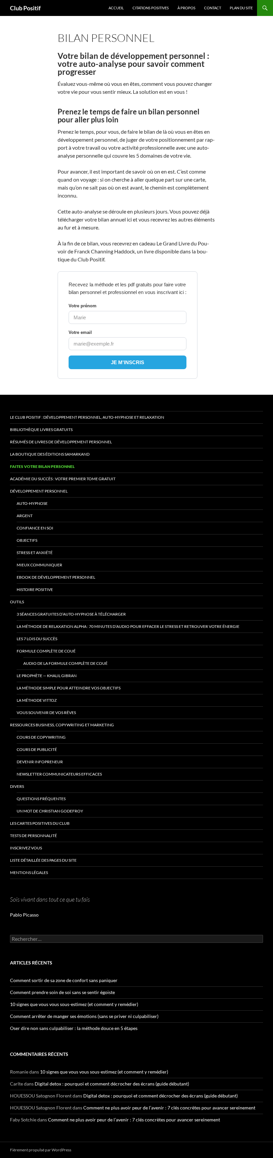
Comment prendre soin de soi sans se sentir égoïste (62, 992)
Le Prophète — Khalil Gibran (47, 675)
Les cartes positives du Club (40, 823)
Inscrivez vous (26, 847)
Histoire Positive (35, 589)
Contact (212, 8)
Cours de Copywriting (41, 737)
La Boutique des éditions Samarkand (50, 454)
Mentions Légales (29, 872)
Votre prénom (83, 305)
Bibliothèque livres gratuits (41, 429)
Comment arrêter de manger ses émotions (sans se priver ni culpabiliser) (84, 1016)
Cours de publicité (37, 749)
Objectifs (27, 540)
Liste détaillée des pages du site (43, 860)
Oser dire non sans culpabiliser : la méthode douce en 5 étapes (73, 1028)
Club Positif (25, 8)
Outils (17, 601)
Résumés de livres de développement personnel (61, 441)
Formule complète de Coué (46, 651)
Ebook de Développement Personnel (56, 577)
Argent (25, 515)
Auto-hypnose (32, 503)
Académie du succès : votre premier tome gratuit (63, 478)
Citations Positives (151, 8)
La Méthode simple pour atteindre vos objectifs (69, 687)
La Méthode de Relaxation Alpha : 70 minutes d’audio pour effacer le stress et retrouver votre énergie (128, 626)
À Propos (186, 8)
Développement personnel (39, 491)
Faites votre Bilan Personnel (42, 466)
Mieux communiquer (39, 564)
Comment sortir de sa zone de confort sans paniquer (64, 980)
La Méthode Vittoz (37, 700)
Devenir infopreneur (40, 761)
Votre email (80, 332)
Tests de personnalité (33, 835)
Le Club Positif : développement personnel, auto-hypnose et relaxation (87, 417)
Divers (17, 786)
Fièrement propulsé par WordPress (40, 1149)
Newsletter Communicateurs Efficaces (59, 774)
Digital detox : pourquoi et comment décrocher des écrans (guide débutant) (112, 1083)
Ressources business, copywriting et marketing (62, 724)
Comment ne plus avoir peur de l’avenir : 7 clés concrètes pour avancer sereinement (169, 1107)
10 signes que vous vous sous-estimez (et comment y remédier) (74, 1004)
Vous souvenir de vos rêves (46, 712)
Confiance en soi (35, 527)
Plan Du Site (241, 8)
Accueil (116, 8)
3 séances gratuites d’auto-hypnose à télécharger (71, 614)
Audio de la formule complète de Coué (65, 663)
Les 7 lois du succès (37, 638)
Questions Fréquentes (41, 798)
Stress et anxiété (35, 552)
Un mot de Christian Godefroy (50, 810)
